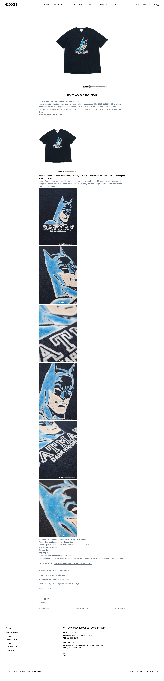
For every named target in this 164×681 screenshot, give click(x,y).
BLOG (117, 4)
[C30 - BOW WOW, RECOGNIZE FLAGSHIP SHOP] (11, 4)
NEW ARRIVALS (12, 633)
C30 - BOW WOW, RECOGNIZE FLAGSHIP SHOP (73, 563)
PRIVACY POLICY (152, 671)
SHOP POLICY (11, 647)
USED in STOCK (12, 640)
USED (81, 4)
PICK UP (9, 636)
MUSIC (91, 4)
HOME (46, 4)
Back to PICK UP (82, 608)
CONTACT (10, 650)
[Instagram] (64, 654)
